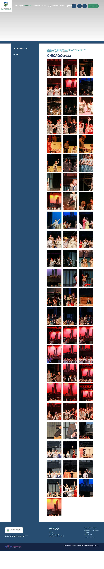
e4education (22, 536)
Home (49, 49)
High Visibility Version (91, 528)
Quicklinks (93, 6)
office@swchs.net (58, 536)
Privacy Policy (88, 534)
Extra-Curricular (65, 50)
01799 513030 (55, 534)
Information (59, 49)
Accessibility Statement (91, 530)
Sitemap (86, 532)
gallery (64, 51)
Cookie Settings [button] (89, 537)
